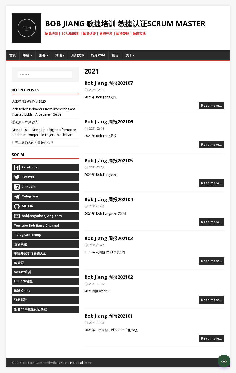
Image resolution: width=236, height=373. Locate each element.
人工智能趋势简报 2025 (29, 101)
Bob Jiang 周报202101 (108, 316)
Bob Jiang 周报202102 (108, 277)
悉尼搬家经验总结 (25, 122)
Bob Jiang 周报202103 (108, 238)
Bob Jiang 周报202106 (108, 122)
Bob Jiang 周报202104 (108, 199)
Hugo (60, 363)
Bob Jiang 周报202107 (108, 83)
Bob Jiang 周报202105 (108, 160)
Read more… (211, 105)
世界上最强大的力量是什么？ (33, 142)
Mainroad (76, 363)
